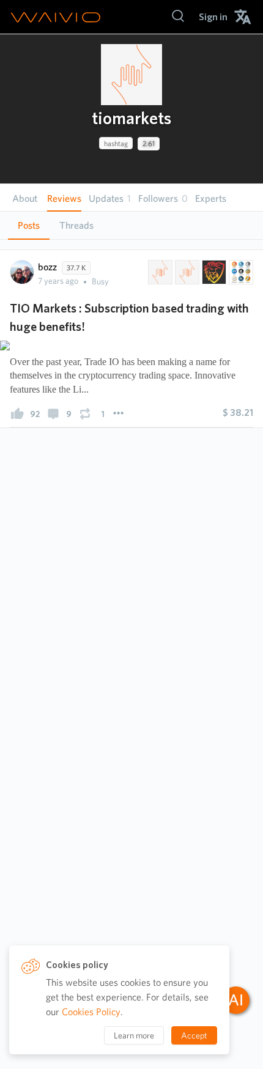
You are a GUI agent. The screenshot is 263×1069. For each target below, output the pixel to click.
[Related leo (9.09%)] (212, 272)
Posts (29, 225)
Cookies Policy (91, 1011)
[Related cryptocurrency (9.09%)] (239, 272)
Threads (76, 225)
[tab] (29, 225)
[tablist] (131, 225)
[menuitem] (213, 17)
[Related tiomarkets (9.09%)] (159, 272)
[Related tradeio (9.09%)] (185, 272)
